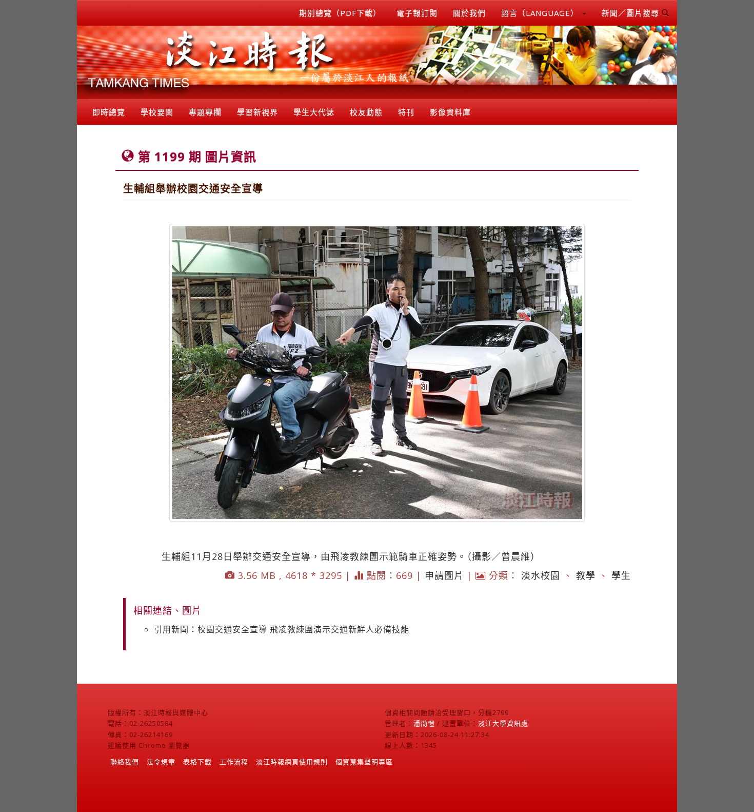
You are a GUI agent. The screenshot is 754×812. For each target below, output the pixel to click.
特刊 (406, 112)
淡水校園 (540, 575)
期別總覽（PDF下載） (340, 13)
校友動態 (366, 112)
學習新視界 (257, 112)
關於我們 (469, 13)
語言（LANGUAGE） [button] (541, 13)
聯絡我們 (124, 761)
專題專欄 (205, 112)
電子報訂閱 (417, 13)
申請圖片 (444, 575)
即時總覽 (108, 112)
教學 (586, 575)
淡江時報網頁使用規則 (292, 761)
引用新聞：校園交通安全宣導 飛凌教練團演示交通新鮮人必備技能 (281, 629)
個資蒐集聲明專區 (364, 761)
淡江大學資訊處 (503, 723)
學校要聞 (157, 112)
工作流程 (234, 761)
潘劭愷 (424, 723)
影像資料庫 (450, 112)
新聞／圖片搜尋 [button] (632, 13)
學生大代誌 (313, 112)
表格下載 (197, 761)
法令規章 (161, 761)
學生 (621, 575)
